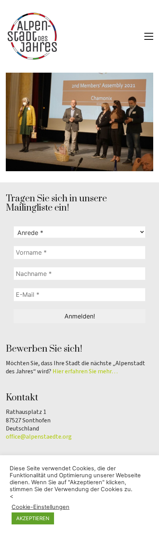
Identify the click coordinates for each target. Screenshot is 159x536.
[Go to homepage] (33, 36)
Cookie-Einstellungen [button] (40, 507)
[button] (148, 36)
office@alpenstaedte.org (39, 437)
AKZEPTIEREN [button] (32, 518)
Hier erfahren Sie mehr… (85, 372)
